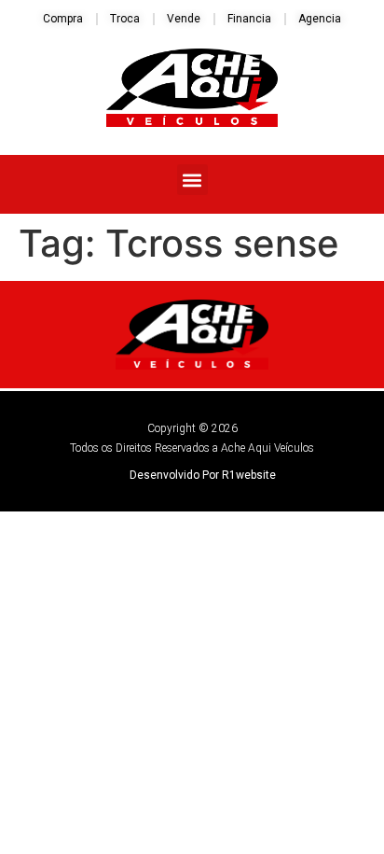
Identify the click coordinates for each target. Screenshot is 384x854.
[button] (192, 179)
